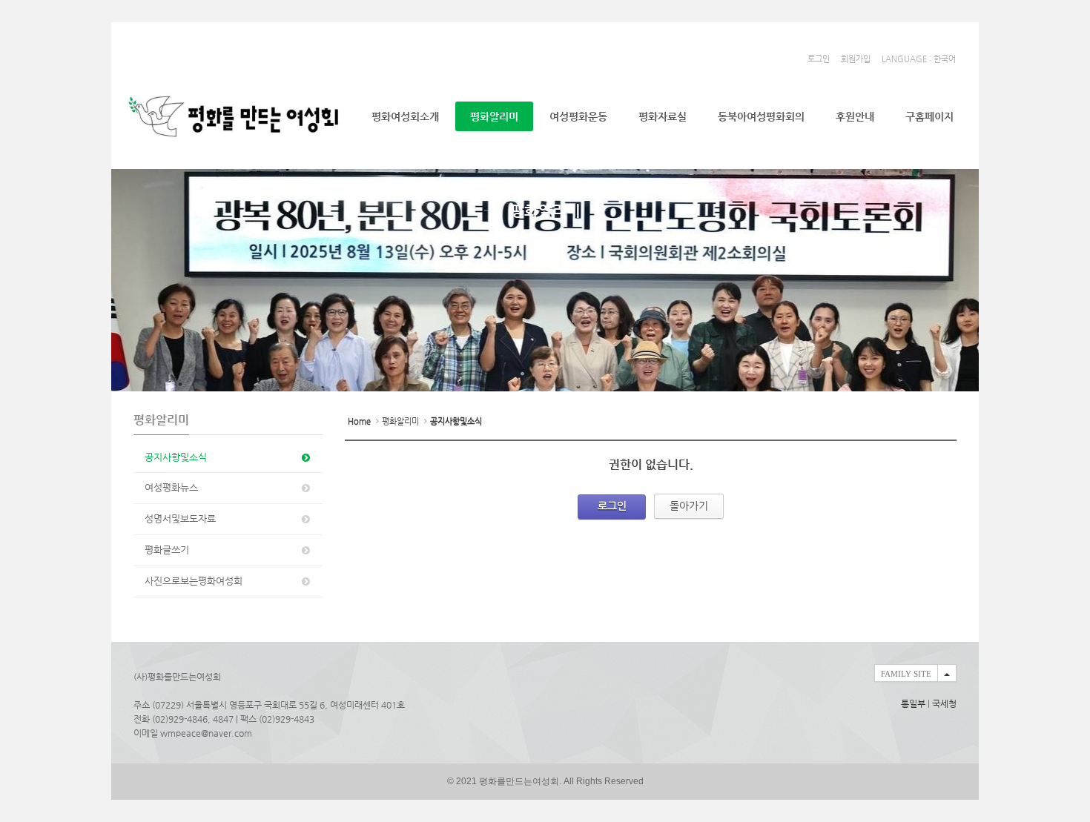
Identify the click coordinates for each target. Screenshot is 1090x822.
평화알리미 (494, 116)
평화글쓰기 (167, 549)
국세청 (944, 703)
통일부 (913, 703)
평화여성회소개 (405, 116)
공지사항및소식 (176, 457)
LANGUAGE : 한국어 (919, 59)
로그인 (818, 59)
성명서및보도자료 (180, 518)
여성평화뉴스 (171, 487)
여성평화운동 (578, 116)
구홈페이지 (929, 116)
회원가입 (856, 59)
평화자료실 (662, 116)
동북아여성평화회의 (761, 116)
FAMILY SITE (906, 673)
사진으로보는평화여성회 (193, 580)
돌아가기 (689, 505)
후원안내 (855, 116)
